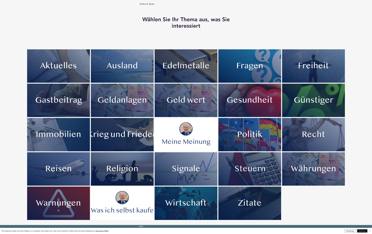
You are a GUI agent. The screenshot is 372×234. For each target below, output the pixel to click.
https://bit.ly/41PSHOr (102, 231)
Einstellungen (350, 231)
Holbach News (147, 4)
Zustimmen (362, 231)
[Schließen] (370, 230)
